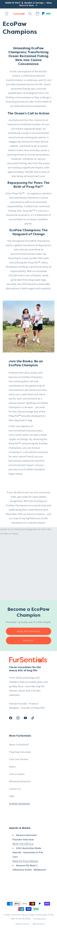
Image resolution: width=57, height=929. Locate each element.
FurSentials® (16, 915)
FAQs (11, 795)
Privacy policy (40, 919)
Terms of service (22, 924)
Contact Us (15, 788)
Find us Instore (17, 774)
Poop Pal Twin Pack (28, 631)
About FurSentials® (19, 744)
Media (12, 766)
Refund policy (39, 924)
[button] (6, 13)
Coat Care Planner (18, 759)
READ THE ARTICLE (23, 843)
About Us (28, 640)
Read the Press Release (25, 861)
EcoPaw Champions (19, 803)
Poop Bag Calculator (20, 751)
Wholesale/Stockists (20, 781)
